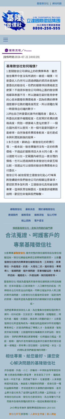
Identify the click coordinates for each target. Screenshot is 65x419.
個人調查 (51, 414)
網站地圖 (57, 3)
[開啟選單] (5, 39)
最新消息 (30, 209)
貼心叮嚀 (52, 214)
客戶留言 (39, 220)
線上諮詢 (26, 220)
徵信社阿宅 (15, 414)
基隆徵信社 (43, 3)
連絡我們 (13, 214)
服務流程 (39, 214)
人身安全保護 (37, 414)
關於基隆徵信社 (46, 209)
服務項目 (26, 214)
